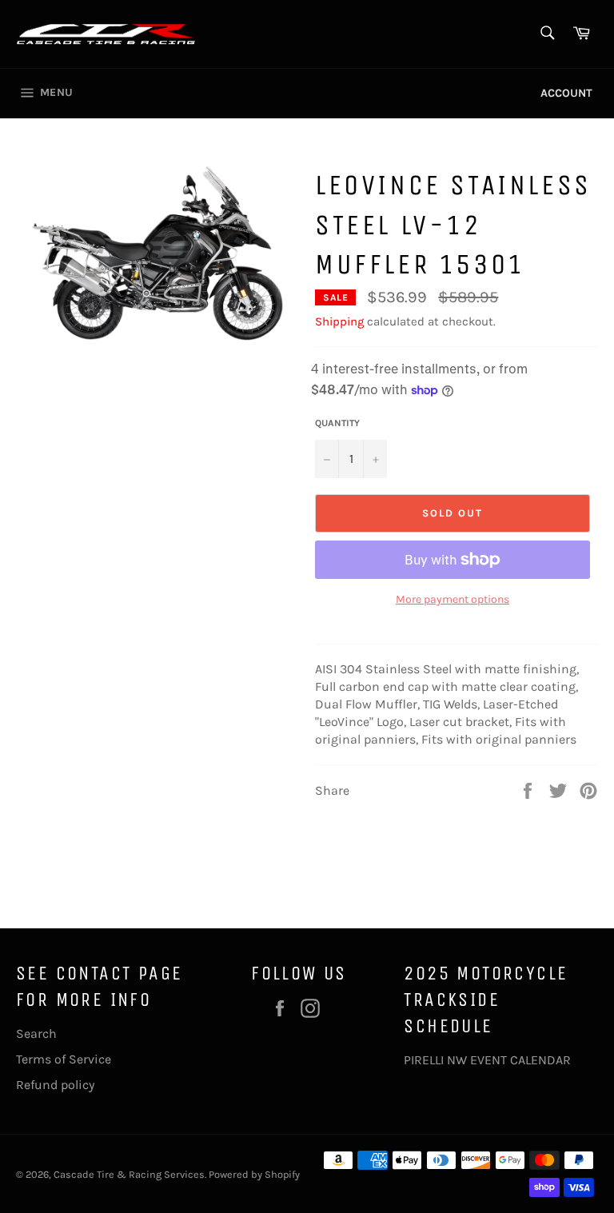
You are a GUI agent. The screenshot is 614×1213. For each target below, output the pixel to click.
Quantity (337, 423)
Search (36, 1033)
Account (566, 93)
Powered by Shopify (254, 1174)
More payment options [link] (452, 599)
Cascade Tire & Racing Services (129, 1174)
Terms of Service (63, 1059)
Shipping (339, 321)
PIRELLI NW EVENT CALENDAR (487, 1059)
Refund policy (55, 1084)
